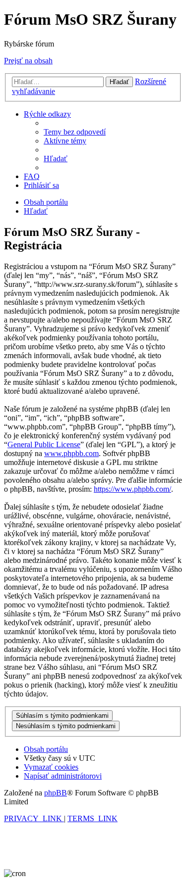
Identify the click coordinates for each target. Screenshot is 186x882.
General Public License (43, 444)
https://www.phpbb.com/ (132, 489)
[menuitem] (75, 132)
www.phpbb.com (71, 453)
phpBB (55, 793)
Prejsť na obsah (28, 60)
